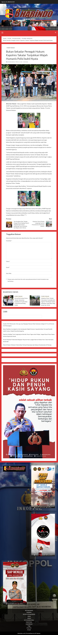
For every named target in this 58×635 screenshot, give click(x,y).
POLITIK (29, 628)
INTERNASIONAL (29, 620)
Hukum (29, 618)
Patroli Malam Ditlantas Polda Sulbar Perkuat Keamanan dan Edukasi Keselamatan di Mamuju (27, 345)
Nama (8, 261)
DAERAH (29, 612)
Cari (5, 311)
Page (29, 626)
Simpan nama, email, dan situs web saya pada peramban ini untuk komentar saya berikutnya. (28, 280)
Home (29, 616)
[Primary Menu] (2, 32)
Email (8, 267)
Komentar (9, 240)
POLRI (29, 630)
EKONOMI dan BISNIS (29, 614)
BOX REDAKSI (29, 610)
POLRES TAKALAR (11, 47)
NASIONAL (29, 622)
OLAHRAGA (29, 624)
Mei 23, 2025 (19, 61)
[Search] (55, 32)
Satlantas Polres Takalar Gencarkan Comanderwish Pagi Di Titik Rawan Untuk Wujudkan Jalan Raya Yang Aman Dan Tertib (48, 301)
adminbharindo (11, 61)
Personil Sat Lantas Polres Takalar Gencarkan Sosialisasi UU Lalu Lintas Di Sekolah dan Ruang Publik (21, 301)
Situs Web (8, 273)
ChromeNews (29, 633)
